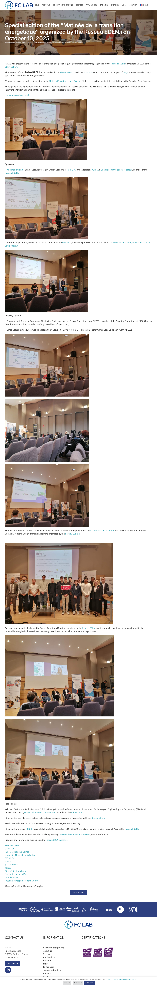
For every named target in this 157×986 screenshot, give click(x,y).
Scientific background (53, 947)
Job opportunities (52, 970)
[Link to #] (8, 970)
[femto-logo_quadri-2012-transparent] (72, 906)
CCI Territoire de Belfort (16, 874)
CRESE (95, 169)
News (45, 963)
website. (64, 840)
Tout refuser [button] (78, 983)
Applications (49, 957)
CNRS (29, 829)
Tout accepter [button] (89, 983)
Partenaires (48, 967)
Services (47, 954)
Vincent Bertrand (15, 169)
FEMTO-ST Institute (122, 242)
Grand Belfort (11, 877)
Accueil (7, 43)
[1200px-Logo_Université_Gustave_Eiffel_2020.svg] (46, 906)
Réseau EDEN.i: (72, 533)
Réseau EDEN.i (118, 63)
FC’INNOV (88, 72)
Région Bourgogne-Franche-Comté (21, 880)
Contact (47, 973)
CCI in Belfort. (11, 67)
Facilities (47, 960)
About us (47, 951)
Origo (125, 72)
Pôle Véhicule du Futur (16, 871)
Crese (8, 868)
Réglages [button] (67, 983)
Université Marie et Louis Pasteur (65, 81)
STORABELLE (11, 864)
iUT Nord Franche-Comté (17, 95)
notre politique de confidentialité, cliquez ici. (121, 979)
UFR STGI (71, 169)
